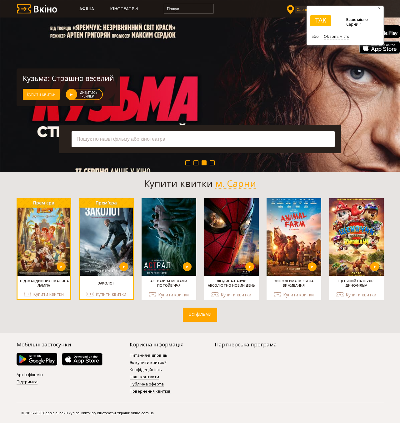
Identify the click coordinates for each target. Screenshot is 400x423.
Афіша (86, 9)
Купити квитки (41, 94)
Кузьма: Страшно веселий (68, 78)
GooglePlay (37, 359)
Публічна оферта (147, 384)
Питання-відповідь (149, 355)
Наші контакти (144, 377)
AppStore (379, 47)
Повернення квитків (150, 391)
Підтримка (27, 382)
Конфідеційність (146, 369)
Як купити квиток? (148, 362)
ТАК (320, 20)
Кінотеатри (124, 9)
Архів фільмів (30, 374)
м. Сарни (235, 184)
